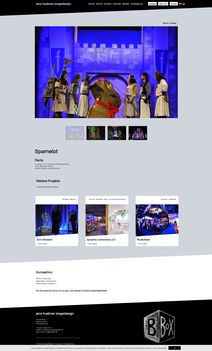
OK (174, 348)
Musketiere (143, 239)
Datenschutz (69, 344)
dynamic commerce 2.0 (101, 239)
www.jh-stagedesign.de (48, 332)
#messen (108, 4)
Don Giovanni (44, 239)
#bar (106, 199)
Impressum (59, 344)
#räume (91, 4)
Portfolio (152, 4)
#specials (117, 4)
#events (99, 4)
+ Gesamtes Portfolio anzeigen (47, 187)
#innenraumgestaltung (117, 199)
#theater (125, 4)
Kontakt (174, 4)
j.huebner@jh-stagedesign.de (52, 330)
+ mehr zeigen (42, 244)
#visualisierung (136, 4)
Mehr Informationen (159, 348)
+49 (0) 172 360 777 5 (44, 328)
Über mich (163, 4)
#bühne (166, 23)
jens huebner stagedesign (53, 4)
